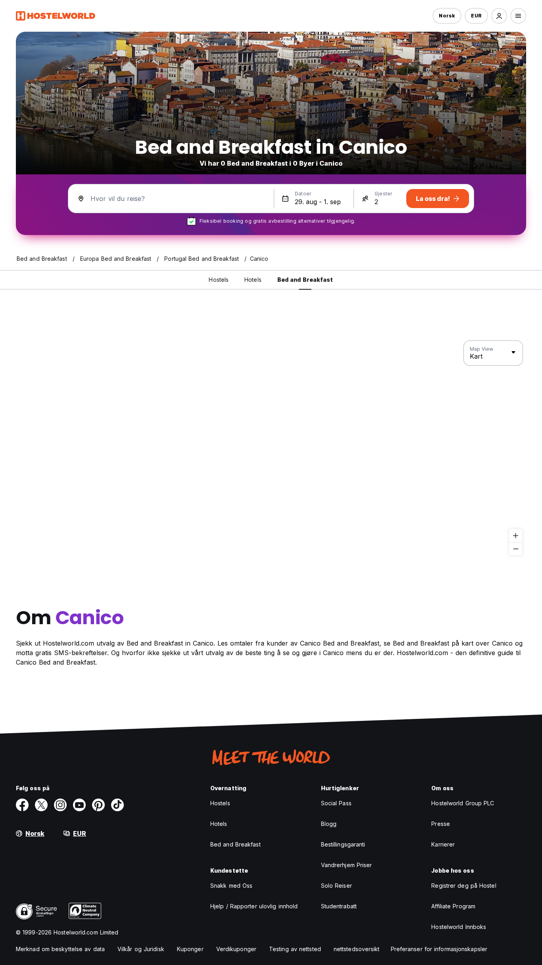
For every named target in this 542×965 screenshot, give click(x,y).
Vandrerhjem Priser (346, 865)
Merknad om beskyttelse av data (60, 949)
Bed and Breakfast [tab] (305, 279)
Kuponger (190, 949)
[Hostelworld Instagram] (60, 805)
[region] (271, 448)
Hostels (220, 803)
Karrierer (443, 844)
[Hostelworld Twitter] (41, 805)
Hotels (218, 823)
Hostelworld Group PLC (462, 803)
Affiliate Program (453, 906)
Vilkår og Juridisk (140, 949)
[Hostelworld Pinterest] (98, 805)
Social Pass (336, 803)
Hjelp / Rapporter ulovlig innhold (254, 906)
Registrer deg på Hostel (463, 885)
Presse (440, 823)
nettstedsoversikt (357, 949)
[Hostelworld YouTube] (79, 805)
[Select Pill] (499, 16)
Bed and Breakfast (235, 844)
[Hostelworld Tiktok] (117, 805)
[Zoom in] (515, 535)
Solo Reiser (336, 885)
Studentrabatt (339, 906)
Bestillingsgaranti (343, 844)
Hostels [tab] (219, 279)
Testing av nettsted (295, 949)
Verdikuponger (236, 949)
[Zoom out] (515, 548)
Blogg (329, 823)
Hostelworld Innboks (458, 926)
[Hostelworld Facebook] (22, 805)
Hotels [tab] (252, 279)
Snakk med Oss (231, 885)
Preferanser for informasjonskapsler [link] (439, 949)
